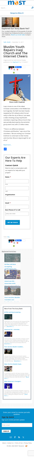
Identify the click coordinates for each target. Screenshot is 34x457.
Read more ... (7, 145)
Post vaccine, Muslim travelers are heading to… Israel (12, 299)
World (8, 42)
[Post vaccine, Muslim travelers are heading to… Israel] (8, 354)
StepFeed (15, 62)
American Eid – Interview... (12, 329)
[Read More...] (10, 326)
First (6, 184)
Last (6, 191)
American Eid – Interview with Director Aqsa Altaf (12, 283)
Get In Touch (12, 222)
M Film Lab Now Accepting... (12, 312)
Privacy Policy (28, 443)
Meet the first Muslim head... (13, 364)
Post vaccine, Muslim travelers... (14, 347)
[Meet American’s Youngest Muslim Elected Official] (8, 389)
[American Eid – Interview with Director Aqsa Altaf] (8, 337)
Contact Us (10, 443)
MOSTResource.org (17, 2)
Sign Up (6, 431)
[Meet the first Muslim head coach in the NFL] (8, 372)
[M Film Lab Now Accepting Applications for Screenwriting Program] (8, 320)
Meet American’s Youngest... (13, 381)
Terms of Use (19, 443)
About (4, 443)
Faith (4, 42)
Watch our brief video (18, 35)
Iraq (8, 237)
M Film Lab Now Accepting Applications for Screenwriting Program (10, 268)
